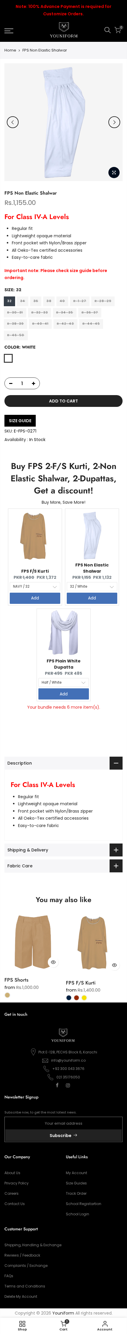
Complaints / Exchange (26, 1265)
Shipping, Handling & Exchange (32, 1244)
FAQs (8, 1275)
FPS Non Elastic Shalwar (92, 568)
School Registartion (83, 1203)
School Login (77, 1214)
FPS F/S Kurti (35, 571)
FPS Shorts (16, 979)
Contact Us (14, 1203)
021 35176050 (68, 1077)
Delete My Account (20, 1296)
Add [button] (35, 598)
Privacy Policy (16, 1183)
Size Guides (76, 1183)
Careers (11, 1193)
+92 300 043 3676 (68, 1068)
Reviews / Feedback (22, 1255)
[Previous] (13, 122)
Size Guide (20, 421)
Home (10, 50)
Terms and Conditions (24, 1286)
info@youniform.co (68, 1060)
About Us (12, 1172)
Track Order (76, 1193)
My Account (76, 1172)
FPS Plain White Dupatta (64, 664)
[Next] (114, 122)
